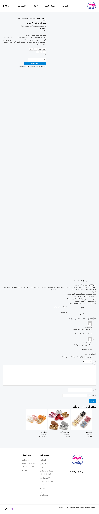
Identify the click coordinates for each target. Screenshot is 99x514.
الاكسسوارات (45, 478)
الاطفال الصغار (50, 6)
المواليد (65, 6)
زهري (59, 306)
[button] (61, 6)
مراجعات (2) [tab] (77, 280)
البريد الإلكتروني (91, 395)
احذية (42, 492)
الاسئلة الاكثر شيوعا (29, 463)
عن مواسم (26, 460)
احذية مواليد (32, 18)
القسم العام (21, 6)
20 (64, 312)
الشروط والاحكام (28, 467)
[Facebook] (19, 509)
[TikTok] (6, 509)
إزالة (44, 54)
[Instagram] (12, 509)
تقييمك (94, 361)
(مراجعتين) (43, 28)
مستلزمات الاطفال (47, 481)
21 (62, 312)
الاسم (94, 390)
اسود (62, 306)
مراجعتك (93, 363)
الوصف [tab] (90, 280)
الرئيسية (44, 18)
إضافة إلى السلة (35, 63)
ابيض (65, 306)
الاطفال (35, 6)
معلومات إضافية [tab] (84, 280)
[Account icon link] (3, 6)
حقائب (42, 488)
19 (66, 312)
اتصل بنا (24, 470)
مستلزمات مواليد (46, 471)
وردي (55, 306)
